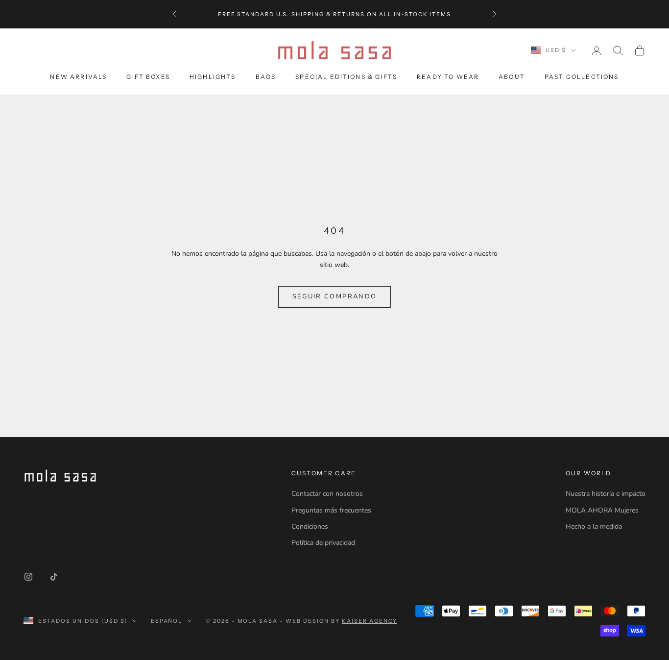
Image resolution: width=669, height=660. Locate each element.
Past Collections (582, 76)
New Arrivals (78, 76)
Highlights (213, 76)
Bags (266, 76)
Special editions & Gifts (346, 76)
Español (167, 620)
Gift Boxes (148, 76)
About (512, 76)
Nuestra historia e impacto (605, 493)
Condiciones (309, 526)
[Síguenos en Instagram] (28, 577)
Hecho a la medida (594, 526)
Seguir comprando (334, 296)
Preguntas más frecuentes (331, 510)
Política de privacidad (323, 542)
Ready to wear (448, 76)
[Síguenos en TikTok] (54, 577)
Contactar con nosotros (327, 493)
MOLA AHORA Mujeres (602, 510)
